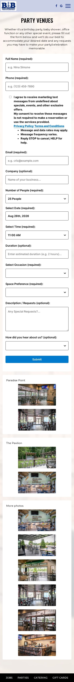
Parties (23, 677)
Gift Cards (60, 677)
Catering (40, 677)
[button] (37, 395)
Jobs (9, 677)
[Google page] (61, 6)
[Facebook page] (56, 6)
